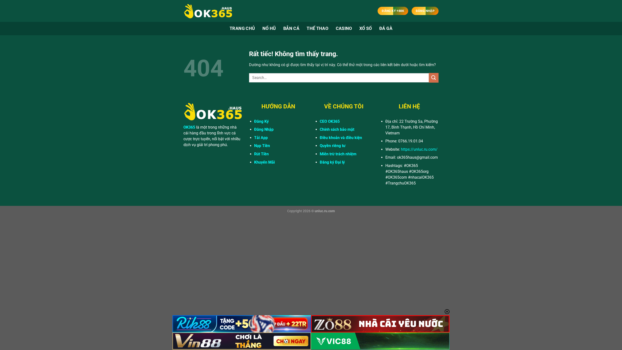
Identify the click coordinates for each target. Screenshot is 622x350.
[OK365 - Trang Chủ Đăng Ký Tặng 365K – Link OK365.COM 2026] (207, 11)
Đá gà (385, 28)
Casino (344, 28)
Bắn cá (291, 28)
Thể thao (317, 28)
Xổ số (365, 28)
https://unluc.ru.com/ (419, 149)
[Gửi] (434, 77)
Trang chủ (242, 28)
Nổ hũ (269, 28)
